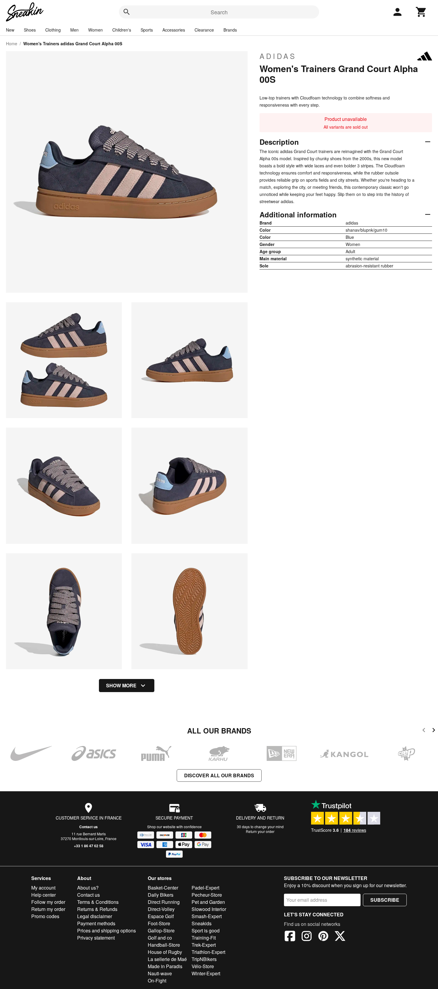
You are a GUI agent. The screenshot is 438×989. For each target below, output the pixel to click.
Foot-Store (159, 923)
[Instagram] (307, 937)
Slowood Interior (209, 909)
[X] (340, 937)
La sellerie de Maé (167, 959)
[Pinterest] (323, 937)
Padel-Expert (205, 887)
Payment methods (96, 923)
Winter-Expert (206, 973)
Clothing (53, 30)
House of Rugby (165, 951)
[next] (433, 731)
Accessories (173, 30)
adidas (278, 56)
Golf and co (160, 937)
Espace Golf (161, 916)
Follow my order (48, 901)
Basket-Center (163, 887)
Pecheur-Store (207, 894)
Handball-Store (164, 944)
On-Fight (157, 980)
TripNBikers (204, 959)
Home (11, 43)
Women (95, 30)
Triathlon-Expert (208, 951)
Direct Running (164, 901)
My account (43, 887)
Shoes (30, 30)
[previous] (424, 731)
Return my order (48, 909)
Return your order (260, 831)
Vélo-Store (203, 966)
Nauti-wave (160, 973)
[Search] (126, 11)
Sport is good (206, 930)
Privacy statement (96, 937)
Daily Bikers (160, 894)
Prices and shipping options (106, 930)
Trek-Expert (204, 944)
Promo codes (45, 916)
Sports (147, 30)
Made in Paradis (165, 966)
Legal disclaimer (94, 916)
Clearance (204, 30)
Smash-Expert (207, 916)
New (10, 30)
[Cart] (421, 12)
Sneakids (202, 923)
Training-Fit (204, 937)
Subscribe (384, 899)
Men (74, 30)
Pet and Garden (208, 901)
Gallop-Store (161, 930)
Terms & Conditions (98, 901)
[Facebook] (290, 937)
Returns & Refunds (97, 909)
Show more (121, 685)
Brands (230, 30)
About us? (88, 887)
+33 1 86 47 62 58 (88, 845)
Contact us (88, 826)
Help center (43, 894)
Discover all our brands (219, 775)
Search (219, 12)
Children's (121, 30)
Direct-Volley (161, 909)
